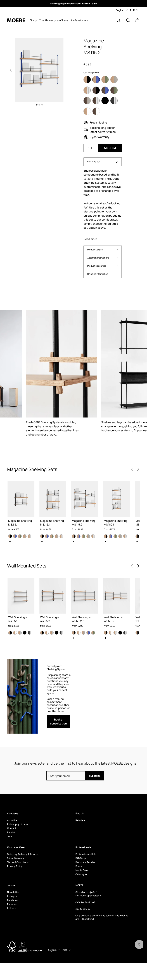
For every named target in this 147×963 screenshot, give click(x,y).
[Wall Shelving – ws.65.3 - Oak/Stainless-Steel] (115, 632)
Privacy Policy (14, 866)
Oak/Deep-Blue (96, 79)
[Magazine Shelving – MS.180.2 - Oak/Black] (137, 536)
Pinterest (12, 904)
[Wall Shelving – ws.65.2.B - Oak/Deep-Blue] (88, 632)
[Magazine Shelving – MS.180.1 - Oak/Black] (105, 536)
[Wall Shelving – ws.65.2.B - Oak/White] (78, 632)
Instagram (12, 896)
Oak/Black (87, 79)
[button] (68, 70)
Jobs (9, 836)
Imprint (11, 832)
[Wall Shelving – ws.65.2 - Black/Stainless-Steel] (61, 632)
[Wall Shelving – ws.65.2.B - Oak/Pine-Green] (93, 632)
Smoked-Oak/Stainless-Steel (96, 100)
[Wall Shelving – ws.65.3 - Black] (120, 632)
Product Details (95, 249)
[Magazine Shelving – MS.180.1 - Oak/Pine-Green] (115, 536)
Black (105, 100)
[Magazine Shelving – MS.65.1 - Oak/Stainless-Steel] (29, 536)
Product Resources (96, 265)
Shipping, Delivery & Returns (22, 854)
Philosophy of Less (17, 824)
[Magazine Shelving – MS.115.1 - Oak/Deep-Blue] (47, 536)
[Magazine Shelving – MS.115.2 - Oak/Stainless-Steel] (93, 536)
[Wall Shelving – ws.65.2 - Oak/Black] (42, 632)
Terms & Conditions (18, 862)
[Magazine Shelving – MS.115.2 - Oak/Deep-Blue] (78, 536)
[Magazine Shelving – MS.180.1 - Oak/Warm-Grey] (120, 536)
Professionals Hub (85, 854)
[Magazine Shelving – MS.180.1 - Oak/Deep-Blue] (110, 536)
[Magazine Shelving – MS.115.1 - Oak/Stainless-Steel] (61, 536)
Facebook (12, 900)
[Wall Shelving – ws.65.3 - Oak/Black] (105, 632)
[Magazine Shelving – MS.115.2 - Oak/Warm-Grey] (88, 536)
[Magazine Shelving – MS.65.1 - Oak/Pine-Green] (20, 536)
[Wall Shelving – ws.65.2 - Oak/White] (47, 632)
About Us (12, 820)
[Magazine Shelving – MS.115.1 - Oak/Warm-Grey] (56, 536)
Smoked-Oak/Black (96, 90)
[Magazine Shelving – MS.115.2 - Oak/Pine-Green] (83, 536)
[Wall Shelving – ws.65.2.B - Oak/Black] (73, 632)
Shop (33, 20)
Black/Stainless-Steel (114, 100)
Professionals (79, 20)
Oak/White (87, 111)
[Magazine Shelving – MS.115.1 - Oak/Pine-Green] (51, 536)
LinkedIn (11, 908)
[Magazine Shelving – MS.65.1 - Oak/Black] (10, 536)
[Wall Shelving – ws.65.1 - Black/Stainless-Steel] (29, 632)
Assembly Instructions (98, 257)
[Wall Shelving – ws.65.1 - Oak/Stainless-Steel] (20, 632)
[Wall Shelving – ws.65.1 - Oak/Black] (10, 632)
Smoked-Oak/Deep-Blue (105, 90)
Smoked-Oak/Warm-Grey (87, 100)
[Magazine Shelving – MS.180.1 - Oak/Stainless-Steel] (125, 536)
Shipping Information (97, 273)
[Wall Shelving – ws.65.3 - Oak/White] (110, 632)
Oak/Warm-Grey (114, 79)
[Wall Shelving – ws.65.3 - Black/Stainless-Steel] (125, 632)
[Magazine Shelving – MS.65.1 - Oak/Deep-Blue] (15, 536)
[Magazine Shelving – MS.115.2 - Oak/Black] (73, 536)
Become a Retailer (85, 862)
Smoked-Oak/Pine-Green (114, 90)
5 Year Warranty (15, 858)
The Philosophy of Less (53, 20)
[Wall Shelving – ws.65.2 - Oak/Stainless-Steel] (51, 632)
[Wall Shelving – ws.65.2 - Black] (56, 632)
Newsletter (13, 892)
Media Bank (81, 870)
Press (78, 866)
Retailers (80, 820)
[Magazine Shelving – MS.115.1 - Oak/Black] (42, 536)
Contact (11, 828)
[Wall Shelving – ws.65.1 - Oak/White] (15, 632)
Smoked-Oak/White (96, 111)
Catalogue (81, 874)
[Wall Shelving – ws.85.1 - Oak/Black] (137, 632)
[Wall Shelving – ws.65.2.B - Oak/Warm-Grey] (83, 632)
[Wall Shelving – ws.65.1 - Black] (24, 632)
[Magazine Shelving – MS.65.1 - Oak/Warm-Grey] (24, 536)
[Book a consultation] (59, 696)
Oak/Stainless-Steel (87, 90)
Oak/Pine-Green (105, 79)
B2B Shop (80, 858)
